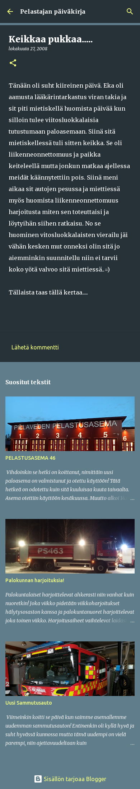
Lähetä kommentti (35, 347)
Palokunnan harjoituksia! (34, 580)
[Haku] (130, 11)
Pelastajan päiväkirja (52, 11)
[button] (13, 63)
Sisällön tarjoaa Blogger (74, 779)
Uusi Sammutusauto (28, 703)
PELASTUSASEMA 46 (30, 458)
